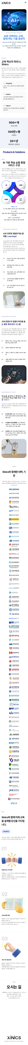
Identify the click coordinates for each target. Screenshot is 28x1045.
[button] (25, 2)
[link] (6, 3)
